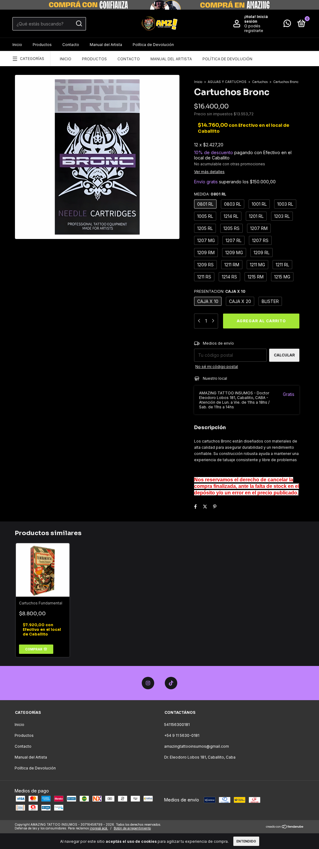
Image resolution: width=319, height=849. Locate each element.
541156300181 (177, 724)
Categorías (32, 58)
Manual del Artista (106, 44)
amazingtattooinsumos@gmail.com (196, 746)
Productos (42, 44)
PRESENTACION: (219, 291)
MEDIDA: (210, 194)
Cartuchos (260, 82)
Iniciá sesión (256, 19)
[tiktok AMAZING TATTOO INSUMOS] (171, 683)
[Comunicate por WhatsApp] (287, 24)
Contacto (70, 44)
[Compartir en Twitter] (205, 506)
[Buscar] (79, 23)
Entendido (246, 841)
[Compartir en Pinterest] (215, 506)
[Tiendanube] (284, 827)
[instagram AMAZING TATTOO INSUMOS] (148, 683)
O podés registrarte (253, 28)
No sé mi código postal (216, 366)
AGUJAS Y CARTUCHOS (227, 82)
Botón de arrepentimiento (132, 828)
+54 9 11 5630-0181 (181, 735)
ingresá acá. (99, 828)
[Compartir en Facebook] (195, 506)
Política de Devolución (153, 44)
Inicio (17, 44)
